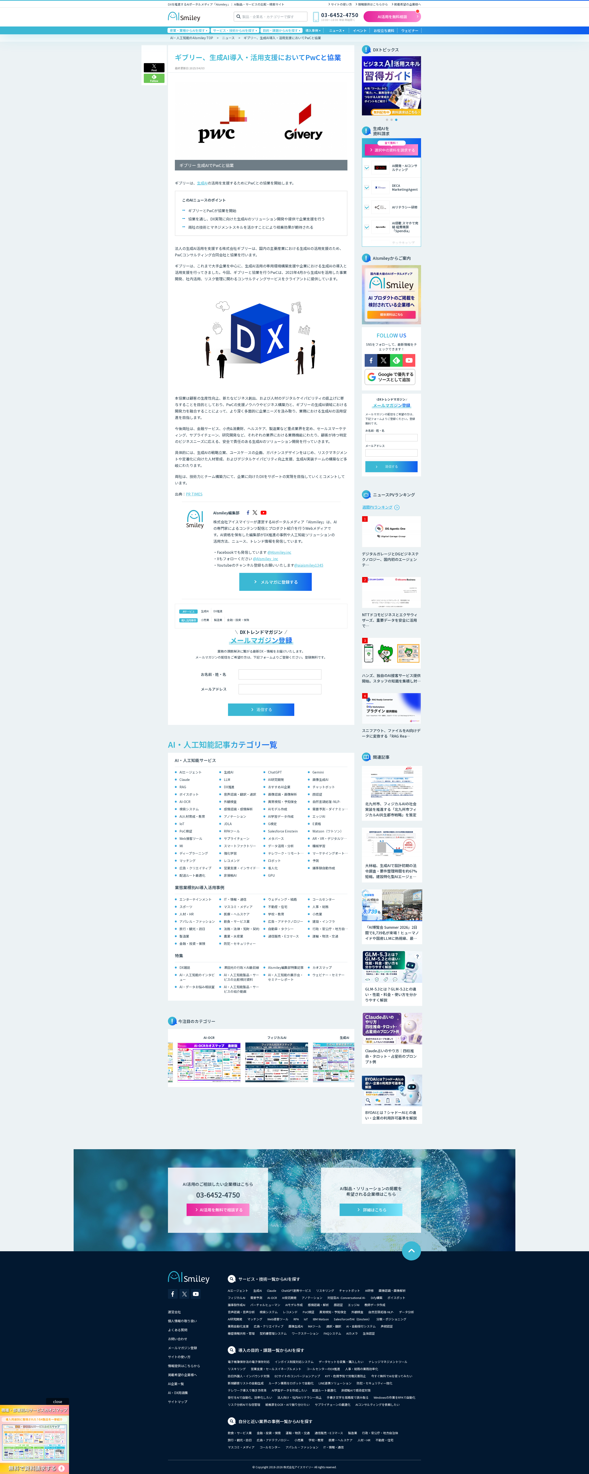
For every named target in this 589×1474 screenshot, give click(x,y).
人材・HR (186, 914)
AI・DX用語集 (178, 1392)
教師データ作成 (374, 1305)
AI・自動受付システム (361, 1326)
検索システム (189, 809)
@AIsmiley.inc (279, 552)
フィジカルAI (236, 1297)
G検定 (272, 823)
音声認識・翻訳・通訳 (240, 794)
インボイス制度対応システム (294, 1362)
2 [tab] (391, 120)
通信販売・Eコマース (283, 936)
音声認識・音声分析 (241, 1312)
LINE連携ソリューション (335, 1383)
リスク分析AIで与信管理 (244, 1404)
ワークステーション (305, 1333)
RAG (182, 787)
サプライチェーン (236, 838)
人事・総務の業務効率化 (361, 1369)
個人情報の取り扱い (182, 1321)
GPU (271, 875)
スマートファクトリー (240, 846)
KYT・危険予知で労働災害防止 (345, 1376)
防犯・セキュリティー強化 (374, 1383)
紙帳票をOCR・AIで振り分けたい (287, 1404)
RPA (296, 1319)
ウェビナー (410, 30)
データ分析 (406, 1312)
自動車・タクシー (281, 928)
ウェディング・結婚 (282, 899)
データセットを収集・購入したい (341, 1362)
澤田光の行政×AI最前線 (241, 967)
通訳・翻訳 (333, 1326)
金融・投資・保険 (238, 620)
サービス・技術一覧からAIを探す (269, 1279)
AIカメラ (352, 1333)
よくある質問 (177, 1329)
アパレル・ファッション (197, 921)
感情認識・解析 (318, 1305)
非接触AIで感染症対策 (356, 1390)
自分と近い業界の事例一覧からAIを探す (275, 1421)
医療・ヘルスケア (237, 914)
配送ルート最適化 (192, 875)
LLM (227, 779)
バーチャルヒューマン (265, 1305)
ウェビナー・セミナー (328, 975)
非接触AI (230, 875)
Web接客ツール (190, 838)
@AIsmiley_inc (265, 558)
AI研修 (369, 1290)
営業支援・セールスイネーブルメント (276, 1369)
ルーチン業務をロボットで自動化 (291, 1383)
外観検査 (230, 801)
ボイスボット (189, 794)
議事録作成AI (236, 1305)
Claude (184, 779)
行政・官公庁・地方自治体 (331, 928)
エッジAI (318, 816)
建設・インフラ (323, 921)
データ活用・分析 (281, 846)
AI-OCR (185, 801)
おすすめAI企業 (279, 787)
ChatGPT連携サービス (296, 1290)
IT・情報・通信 (235, 899)
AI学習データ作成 (281, 816)
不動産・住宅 (277, 906)
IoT (182, 823)
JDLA (228, 823)
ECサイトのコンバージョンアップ (297, 1376)
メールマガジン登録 (182, 1347)
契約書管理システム (273, 1333)
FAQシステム (332, 1333)
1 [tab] (387, 120)
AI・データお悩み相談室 (197, 987)
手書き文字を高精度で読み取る (348, 1397)
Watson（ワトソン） (328, 831)
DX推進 (218, 611)
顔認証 (317, 794)
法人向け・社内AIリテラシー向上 (299, 1397)
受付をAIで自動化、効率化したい (250, 1397)
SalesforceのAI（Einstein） (352, 1319)
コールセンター (323, 899)
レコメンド (232, 860)
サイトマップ (177, 1401)
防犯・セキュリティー (240, 943)
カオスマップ (322, 967)
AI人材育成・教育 (192, 816)
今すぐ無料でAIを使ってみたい (391, 1376)
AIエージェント (190, 772)
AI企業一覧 (176, 1383)
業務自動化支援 (238, 1326)
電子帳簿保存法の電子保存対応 (249, 1362)
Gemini (318, 772)
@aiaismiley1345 (308, 565)
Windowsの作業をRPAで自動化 (394, 1397)
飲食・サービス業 (237, 921)
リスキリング (325, 1290)
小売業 (205, 620)
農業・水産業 (233, 936)
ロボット (274, 860)
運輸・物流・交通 (325, 936)
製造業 (218, 620)
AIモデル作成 (277, 809)
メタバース (276, 838)
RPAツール (232, 831)
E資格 (316, 823)
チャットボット (323, 787)
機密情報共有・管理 (241, 1333)
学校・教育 (276, 914)
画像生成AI (320, 779)
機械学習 (318, 846)
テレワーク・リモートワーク (287, 853)
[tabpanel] (391, 85)
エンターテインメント (195, 899)
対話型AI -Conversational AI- (346, 1297)
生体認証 (369, 1333)
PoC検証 (185, 831)
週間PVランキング (377, 507)
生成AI (202, 183)
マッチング (187, 860)
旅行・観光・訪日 (192, 928)
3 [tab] (396, 120)
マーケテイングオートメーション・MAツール (331, 853)
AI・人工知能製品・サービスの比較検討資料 (241, 977)
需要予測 (256, 1297)
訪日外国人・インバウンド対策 (249, 1376)
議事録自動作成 (323, 868)
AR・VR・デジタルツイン (331, 838)
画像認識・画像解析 (282, 794)
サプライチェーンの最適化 (332, 1404)
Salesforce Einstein (283, 831)
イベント (360, 30)
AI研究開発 (276, 779)
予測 (315, 860)
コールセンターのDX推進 (323, 1369)
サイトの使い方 (341, 4)
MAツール (314, 1326)
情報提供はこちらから (373, 4)
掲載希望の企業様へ (407, 4)
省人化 (273, 868)
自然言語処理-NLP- (326, 801)
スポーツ (185, 906)
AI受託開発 (289, 1297)
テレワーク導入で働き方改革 (247, 1390)
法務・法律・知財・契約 (241, 928)
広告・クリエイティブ (195, 868)
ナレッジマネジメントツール (388, 1362)
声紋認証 (387, 1326)
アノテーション (235, 816)
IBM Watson (321, 1319)
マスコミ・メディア (238, 906)
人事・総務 (320, 906)
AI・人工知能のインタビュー (197, 977)
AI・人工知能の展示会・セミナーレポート (285, 977)
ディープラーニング (193, 853)
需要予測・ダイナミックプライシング (331, 809)
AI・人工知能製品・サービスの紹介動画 (241, 989)
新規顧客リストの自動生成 (246, 1383)
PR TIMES (194, 494)
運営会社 (174, 1312)
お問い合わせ (177, 1338)
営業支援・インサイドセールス (242, 868)
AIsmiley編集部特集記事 (286, 967)
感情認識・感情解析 (238, 809)
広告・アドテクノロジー (285, 921)
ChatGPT (275, 772)
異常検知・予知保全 (282, 801)
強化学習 (230, 853)
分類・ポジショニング (391, 1319)
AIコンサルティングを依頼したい (377, 1404)
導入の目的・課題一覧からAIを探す (271, 1350)
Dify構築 (376, 1297)
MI (181, 846)
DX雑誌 (184, 967)
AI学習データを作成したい (289, 1390)
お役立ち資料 (384, 30)
